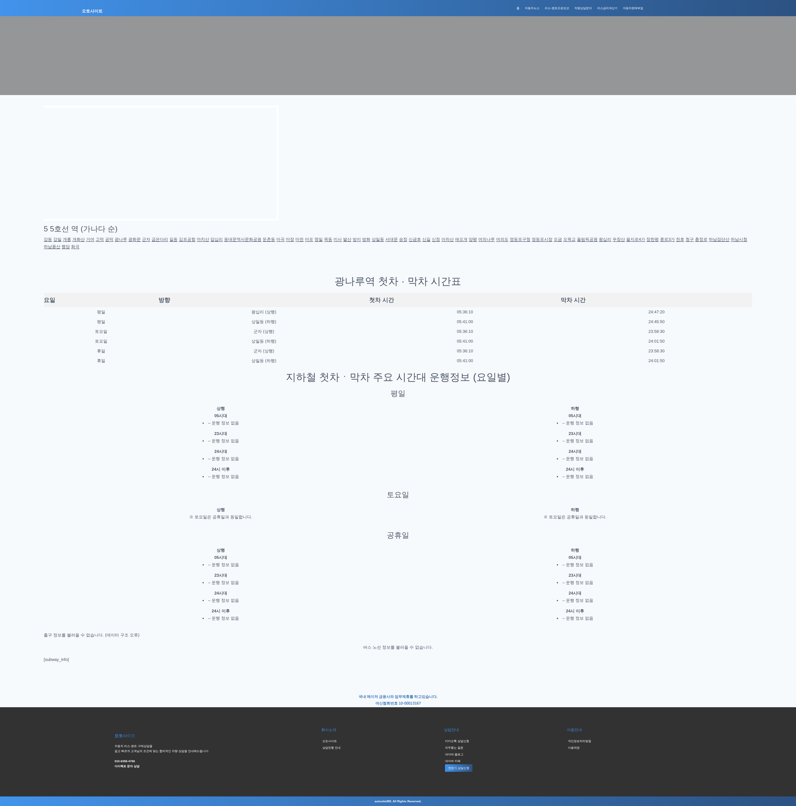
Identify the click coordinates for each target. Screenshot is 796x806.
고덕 (100, 239)
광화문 (134, 239)
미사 (338, 239)
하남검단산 (719, 239)
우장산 (619, 239)
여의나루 (486, 239)
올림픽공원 (587, 239)
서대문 (391, 239)
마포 (309, 239)
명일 (318, 239)
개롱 (67, 239)
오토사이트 (92, 11)
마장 (290, 239)
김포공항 (187, 239)
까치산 (203, 239)
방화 (366, 239)
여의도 (502, 239)
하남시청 (739, 239)
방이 (357, 239)
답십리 (216, 239)
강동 (48, 239)
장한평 (652, 239)
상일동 (378, 239)
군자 (146, 239)
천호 (680, 239)
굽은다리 (160, 239)
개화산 (78, 239)
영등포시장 (542, 239)
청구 (690, 239)
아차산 (447, 239)
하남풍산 (52, 246)
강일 (57, 239)
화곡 (75, 246)
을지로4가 (635, 239)
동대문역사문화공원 (242, 239)
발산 (347, 239)
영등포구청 (520, 239)
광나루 (121, 239)
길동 (173, 239)
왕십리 (605, 239)
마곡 (280, 239)
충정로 (701, 239)
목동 (328, 239)
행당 (66, 246)
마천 (299, 239)
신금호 (415, 239)
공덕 (109, 239)
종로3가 (667, 239)
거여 (90, 239)
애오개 (461, 239)
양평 (473, 239)
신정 (436, 239)
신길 (426, 239)
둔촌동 (269, 239)
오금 (558, 239)
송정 (403, 239)
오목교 (569, 239)
